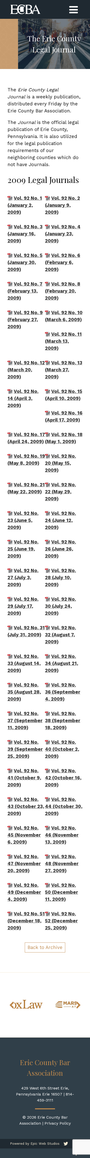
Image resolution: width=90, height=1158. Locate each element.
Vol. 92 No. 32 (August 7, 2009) (60, 635)
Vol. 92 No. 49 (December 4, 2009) (24, 892)
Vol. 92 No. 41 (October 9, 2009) (24, 778)
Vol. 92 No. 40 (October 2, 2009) (62, 749)
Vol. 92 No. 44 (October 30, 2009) (63, 806)
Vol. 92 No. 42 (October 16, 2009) (63, 778)
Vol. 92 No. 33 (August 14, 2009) (24, 663)
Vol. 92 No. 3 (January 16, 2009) (25, 234)
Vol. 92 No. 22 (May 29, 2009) (60, 492)
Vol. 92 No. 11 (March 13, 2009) (63, 341)
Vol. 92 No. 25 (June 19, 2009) (23, 549)
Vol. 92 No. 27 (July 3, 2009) (23, 577)
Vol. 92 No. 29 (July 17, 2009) (23, 606)
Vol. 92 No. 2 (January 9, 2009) (62, 205)
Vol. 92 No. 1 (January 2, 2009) (25, 205)
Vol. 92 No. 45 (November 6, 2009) (24, 835)
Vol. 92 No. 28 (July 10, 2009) (60, 577)
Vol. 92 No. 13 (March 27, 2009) (63, 370)
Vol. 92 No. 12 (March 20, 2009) (26, 370)
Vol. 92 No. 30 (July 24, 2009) (60, 606)
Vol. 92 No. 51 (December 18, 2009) (26, 921)
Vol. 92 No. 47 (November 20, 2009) (24, 863)
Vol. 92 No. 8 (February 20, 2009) (62, 291)
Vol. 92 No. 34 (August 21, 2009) (61, 663)
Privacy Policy (57, 1123)
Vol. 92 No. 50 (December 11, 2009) (61, 892)
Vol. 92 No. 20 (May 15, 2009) (60, 463)
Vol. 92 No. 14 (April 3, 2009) (23, 398)
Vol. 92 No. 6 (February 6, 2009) (62, 262)
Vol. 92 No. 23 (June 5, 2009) (23, 520)
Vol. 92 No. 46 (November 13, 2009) (61, 835)
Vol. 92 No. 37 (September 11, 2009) (25, 720)
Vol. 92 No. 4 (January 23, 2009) (62, 234)
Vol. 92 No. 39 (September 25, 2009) (25, 749)
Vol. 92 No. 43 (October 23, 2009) (26, 806)
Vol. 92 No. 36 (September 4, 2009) (62, 692)
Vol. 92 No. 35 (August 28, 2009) (24, 692)
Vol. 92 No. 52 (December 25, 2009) (61, 921)
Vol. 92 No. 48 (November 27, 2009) (61, 863)
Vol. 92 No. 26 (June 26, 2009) (60, 549)
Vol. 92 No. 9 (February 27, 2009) (25, 319)
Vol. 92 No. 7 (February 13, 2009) (25, 291)
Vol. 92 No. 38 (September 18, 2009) (62, 720)
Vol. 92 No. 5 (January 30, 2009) (25, 262)
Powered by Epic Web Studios (35, 1143)
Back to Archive (45, 947)
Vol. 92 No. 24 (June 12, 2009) (60, 520)
